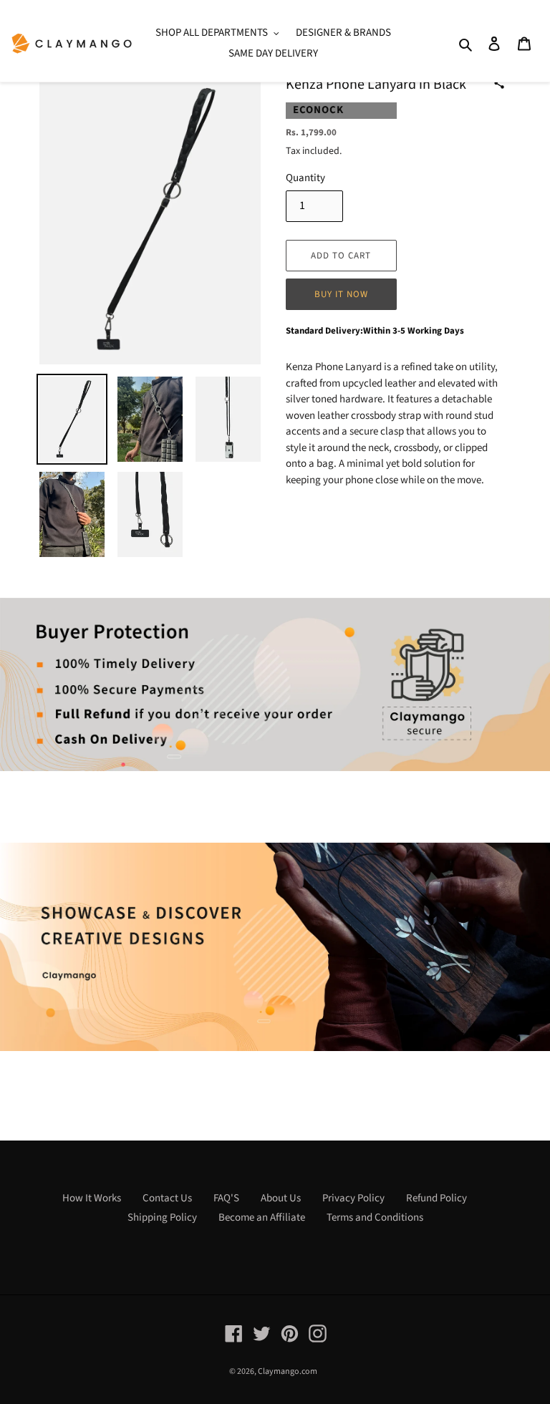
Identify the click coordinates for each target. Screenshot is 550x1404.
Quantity (305, 177)
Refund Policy (436, 1198)
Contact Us (167, 1198)
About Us (281, 1198)
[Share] (499, 83)
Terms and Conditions (375, 1217)
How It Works (91, 1198)
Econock (318, 109)
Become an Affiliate (261, 1217)
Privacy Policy (353, 1198)
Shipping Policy (162, 1217)
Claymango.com (287, 1371)
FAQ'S (226, 1198)
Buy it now (341, 294)
